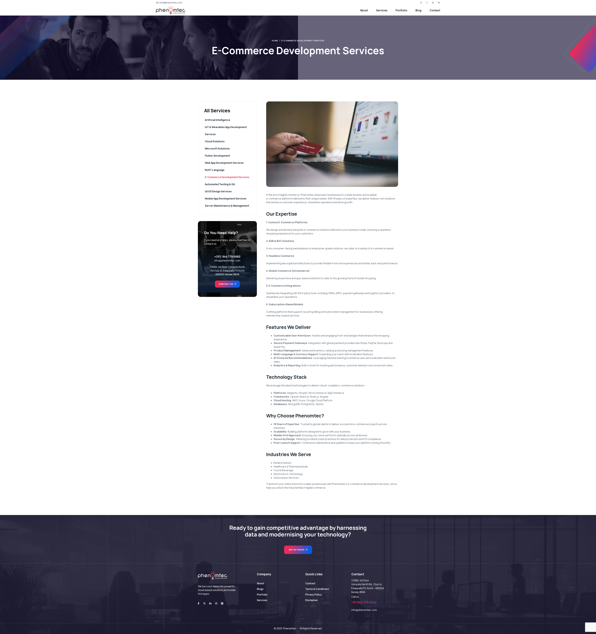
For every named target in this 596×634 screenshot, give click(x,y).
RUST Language (214, 170)
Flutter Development (217, 155)
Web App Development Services (224, 163)
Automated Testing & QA (220, 184)
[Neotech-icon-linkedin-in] (439, 3)
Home (275, 40)
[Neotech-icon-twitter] (427, 3)
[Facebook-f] (198, 603)
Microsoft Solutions (217, 148)
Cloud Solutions (215, 141)
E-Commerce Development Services (227, 177)
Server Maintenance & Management (227, 205)
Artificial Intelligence (217, 120)
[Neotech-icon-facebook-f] (421, 3)
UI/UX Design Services (218, 191)
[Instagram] (216, 603)
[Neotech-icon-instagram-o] (433, 3)
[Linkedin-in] (210, 603)
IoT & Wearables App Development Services (226, 130)
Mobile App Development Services (225, 198)
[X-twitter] (204, 603)
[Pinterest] (222, 603)
